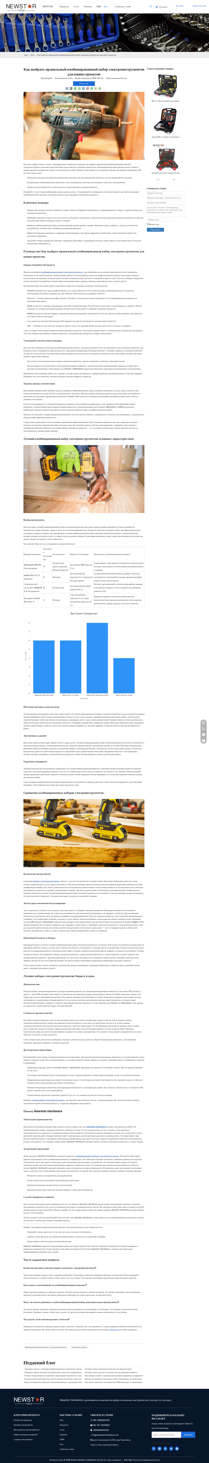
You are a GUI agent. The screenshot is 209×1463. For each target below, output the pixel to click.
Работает (123, 78)
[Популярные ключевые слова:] (151, 6)
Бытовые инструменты (23, 1425)
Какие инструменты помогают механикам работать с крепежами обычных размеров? (53, 1382)
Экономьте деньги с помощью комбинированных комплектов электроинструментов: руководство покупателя (53, 1369)
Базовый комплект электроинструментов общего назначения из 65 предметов (166, 173)
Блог (62, 1444)
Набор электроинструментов (26, 1434)
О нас (62, 1429)
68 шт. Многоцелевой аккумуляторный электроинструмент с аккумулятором (166, 101)
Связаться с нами (67, 1449)
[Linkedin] (159, 1449)
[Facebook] (154, 1449)
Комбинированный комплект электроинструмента (46, 1347)
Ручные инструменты (23, 1420)
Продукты (64, 1425)
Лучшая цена (35, 1039)
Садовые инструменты (23, 1439)
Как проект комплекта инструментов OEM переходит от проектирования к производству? (114, 1382)
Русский (179, 5)
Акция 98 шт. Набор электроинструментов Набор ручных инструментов (166, 137)
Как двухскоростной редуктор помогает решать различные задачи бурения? (53, 1379)
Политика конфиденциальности (146, 1460)
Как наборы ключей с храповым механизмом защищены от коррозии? (114, 1375)
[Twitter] (165, 1449)
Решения (63, 1434)
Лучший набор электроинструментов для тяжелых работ (108, 1369)
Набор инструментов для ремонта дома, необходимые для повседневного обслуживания (114, 1379)
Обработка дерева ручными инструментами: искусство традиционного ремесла (53, 1372)
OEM (62, 1439)
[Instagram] (177, 1449)
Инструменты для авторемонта (26, 1429)
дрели (53, 530)
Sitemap (128, 1460)
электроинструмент (79, 1347)
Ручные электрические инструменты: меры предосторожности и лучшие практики (53, 1375)
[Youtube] (171, 1449)
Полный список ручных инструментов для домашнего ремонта (111, 1372)
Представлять (155, 230)
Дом (61, 1420)
